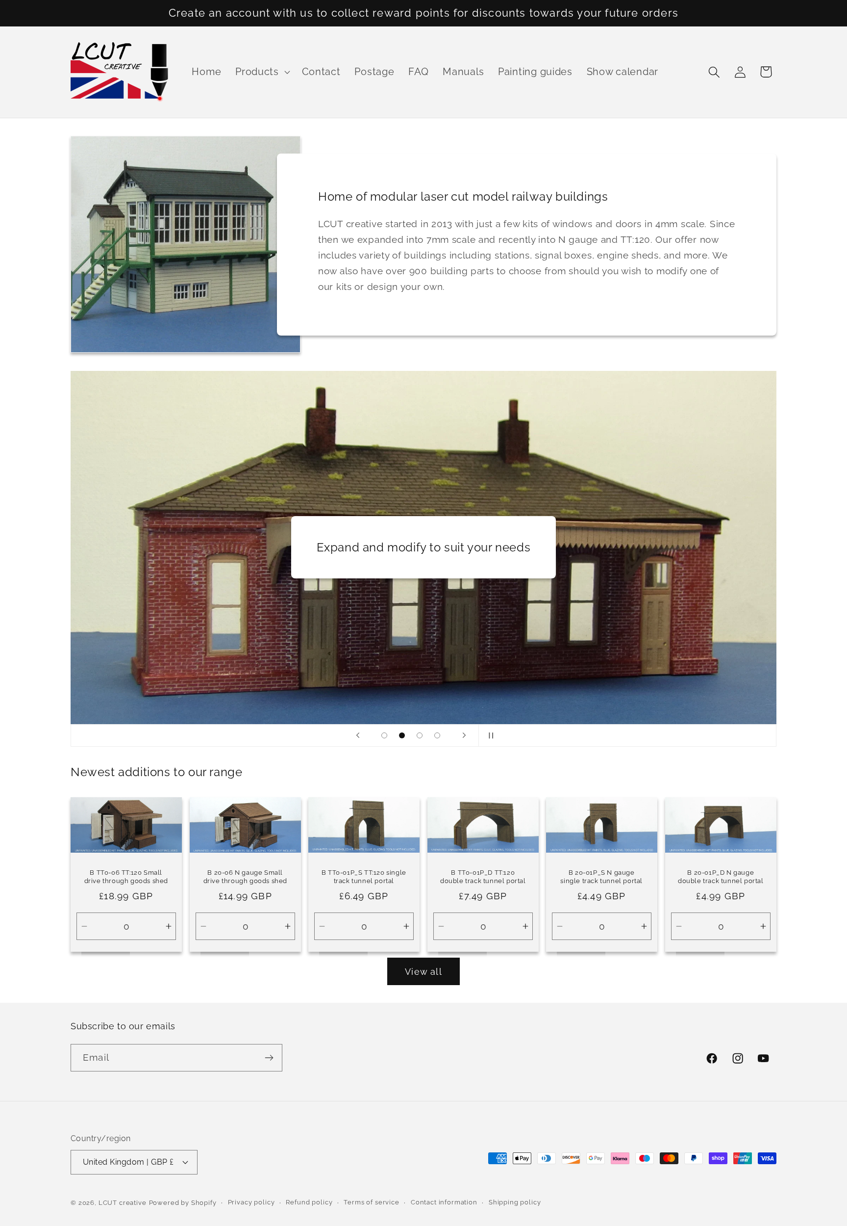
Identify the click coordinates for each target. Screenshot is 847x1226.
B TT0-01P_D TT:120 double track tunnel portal (483, 877)
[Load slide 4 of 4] (437, 735)
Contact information (444, 1202)
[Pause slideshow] (489, 735)
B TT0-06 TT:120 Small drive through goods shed (126, 877)
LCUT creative (123, 1202)
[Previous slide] (358, 735)
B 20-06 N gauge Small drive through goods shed (245, 877)
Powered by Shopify (183, 1202)
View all (423, 971)
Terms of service (371, 1202)
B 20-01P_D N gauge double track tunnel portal (721, 877)
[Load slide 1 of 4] (384, 735)
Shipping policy (515, 1202)
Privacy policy (251, 1202)
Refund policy (309, 1202)
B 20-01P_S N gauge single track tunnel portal (602, 877)
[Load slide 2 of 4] (402, 735)
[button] (261, 72)
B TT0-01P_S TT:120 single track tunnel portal (364, 877)
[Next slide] (464, 735)
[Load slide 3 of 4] (419, 735)
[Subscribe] (269, 1057)
